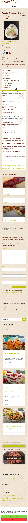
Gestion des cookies (6, 500)
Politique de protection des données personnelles (12, 498)
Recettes (4, 41)
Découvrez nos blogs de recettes (9, 487)
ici (10, 66)
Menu (14, 6)
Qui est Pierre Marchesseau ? (8, 495)
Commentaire (5, 248)
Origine (3, 43)
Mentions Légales (5, 497)
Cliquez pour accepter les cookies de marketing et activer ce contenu (14, 458)
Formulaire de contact (6, 476)
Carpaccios (14, 41)
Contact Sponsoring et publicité (8, 478)
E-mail (3, 273)
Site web (4, 279)
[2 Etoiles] (3, 57)
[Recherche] (24, 319)
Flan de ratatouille (10, 220)
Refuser (14, 519)
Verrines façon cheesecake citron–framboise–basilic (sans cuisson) (13, 390)
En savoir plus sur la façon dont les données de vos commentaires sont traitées (13, 292)
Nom (3, 266)
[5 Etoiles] (6, 57)
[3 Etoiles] (4, 57)
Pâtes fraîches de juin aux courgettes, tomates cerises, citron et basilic (14, 428)
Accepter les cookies (14, 516)
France (7, 43)
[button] (26, 508)
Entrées (8, 41)
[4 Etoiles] (5, 57)
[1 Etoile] (2, 57)
